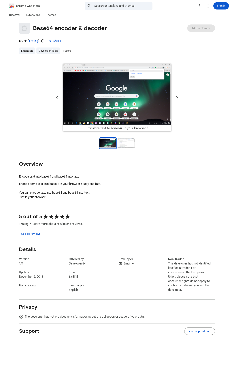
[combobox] (123, 6)
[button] (207, 6)
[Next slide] (177, 97)
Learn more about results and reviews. (58, 224)
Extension (27, 50)
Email (127, 263)
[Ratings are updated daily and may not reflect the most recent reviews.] (42, 41)
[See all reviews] (31, 233)
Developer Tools (48, 50)
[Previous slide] (57, 97)
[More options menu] (199, 5)
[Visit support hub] (199, 331)
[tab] (14, 15)
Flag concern (27, 285)
